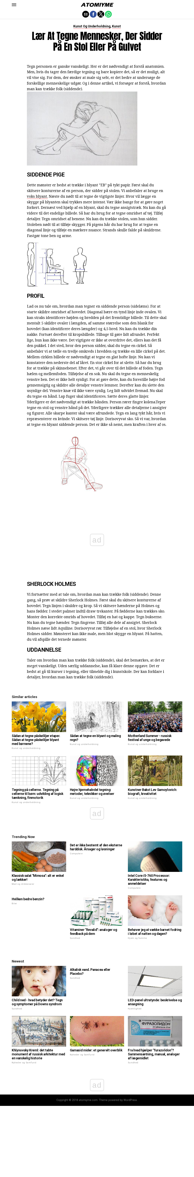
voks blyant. (37, 196)
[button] (14, 4)
